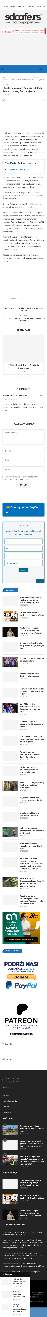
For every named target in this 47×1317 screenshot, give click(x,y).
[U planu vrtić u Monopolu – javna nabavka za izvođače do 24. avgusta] (10, 741)
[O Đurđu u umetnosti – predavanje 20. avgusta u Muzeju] (10, 725)
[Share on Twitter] (29, 299)
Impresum (41, 7)
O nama (5, 7)
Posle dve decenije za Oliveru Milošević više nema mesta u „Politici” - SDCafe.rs (23, 1241)
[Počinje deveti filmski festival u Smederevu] (23, 349)
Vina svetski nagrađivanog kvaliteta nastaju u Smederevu (32, 785)
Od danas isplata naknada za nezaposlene (32, 659)
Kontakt (31, 7)
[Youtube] (27, 3)
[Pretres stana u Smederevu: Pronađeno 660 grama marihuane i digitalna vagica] (10, 882)
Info (14, 77)
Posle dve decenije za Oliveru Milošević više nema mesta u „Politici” (30, 630)
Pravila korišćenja (17, 7)
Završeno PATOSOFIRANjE (18, 170)
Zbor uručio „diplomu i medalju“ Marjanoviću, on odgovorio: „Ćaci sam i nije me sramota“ (32, 1160)
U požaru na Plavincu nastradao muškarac (29, 814)
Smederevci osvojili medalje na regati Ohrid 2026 (31, 845)
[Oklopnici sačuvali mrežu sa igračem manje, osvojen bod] (10, 647)
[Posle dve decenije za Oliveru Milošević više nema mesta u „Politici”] (10, 632)
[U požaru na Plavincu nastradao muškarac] (10, 817)
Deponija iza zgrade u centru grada (25, 1271)
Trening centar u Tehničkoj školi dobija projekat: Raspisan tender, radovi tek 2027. (32, 900)
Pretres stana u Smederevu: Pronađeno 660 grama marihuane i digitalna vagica (32, 882)
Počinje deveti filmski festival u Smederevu (23, 366)
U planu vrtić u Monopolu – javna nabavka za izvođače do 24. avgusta (32, 739)
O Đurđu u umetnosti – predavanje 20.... (20, 1294)
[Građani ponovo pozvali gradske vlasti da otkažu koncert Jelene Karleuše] (10, 1145)
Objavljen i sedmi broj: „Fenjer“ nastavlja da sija (31, 798)
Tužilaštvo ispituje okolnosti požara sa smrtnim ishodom (29, 769)
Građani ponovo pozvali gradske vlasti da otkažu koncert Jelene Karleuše (31, 1143)
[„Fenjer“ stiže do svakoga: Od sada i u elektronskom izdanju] (10, 693)
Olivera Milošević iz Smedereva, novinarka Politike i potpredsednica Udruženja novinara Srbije (23, 1245)
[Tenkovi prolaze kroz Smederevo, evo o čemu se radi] (10, 1130)
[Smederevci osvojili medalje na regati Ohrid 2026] (10, 847)
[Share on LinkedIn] (31, 299)
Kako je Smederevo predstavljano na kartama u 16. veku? (32, 830)
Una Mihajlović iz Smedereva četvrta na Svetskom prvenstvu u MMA (30, 708)
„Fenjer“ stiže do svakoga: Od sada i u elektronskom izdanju (32, 691)
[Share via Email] (38, 299)
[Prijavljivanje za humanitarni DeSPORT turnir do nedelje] (10, 756)
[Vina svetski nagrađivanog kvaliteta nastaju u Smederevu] (10, 786)
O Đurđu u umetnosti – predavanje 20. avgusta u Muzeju (31, 724)
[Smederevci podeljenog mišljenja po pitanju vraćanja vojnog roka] (10, 601)
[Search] (44, 69)
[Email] (30, 3)
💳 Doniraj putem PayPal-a (22, 510)
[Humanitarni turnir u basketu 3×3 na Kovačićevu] (10, 616)
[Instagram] (23, 3)
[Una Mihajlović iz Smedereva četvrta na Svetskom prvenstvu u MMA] (10, 708)
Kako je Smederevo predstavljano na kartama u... (20, 1308)
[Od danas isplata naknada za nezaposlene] (10, 662)
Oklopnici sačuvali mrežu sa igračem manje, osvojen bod (32, 645)
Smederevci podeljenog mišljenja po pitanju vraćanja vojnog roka (30, 599)
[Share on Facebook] (27, 299)
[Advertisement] (23, 51)
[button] (5, 356)
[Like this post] (24, 299)
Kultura (24, 77)
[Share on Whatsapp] (34, 299)
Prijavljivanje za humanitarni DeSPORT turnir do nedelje (30, 754)
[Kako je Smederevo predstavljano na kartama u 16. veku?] (10, 832)
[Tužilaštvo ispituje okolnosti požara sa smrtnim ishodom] (10, 771)
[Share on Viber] (36, 299)
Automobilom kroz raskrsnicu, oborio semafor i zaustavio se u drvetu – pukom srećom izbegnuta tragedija (31, 863)
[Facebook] (16, 3)
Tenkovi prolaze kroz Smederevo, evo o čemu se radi (32, 1128)
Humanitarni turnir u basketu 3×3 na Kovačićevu (32, 613)
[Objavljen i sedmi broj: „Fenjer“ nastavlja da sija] (10, 801)
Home (5, 77)
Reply (42, 395)
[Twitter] (20, 3)
